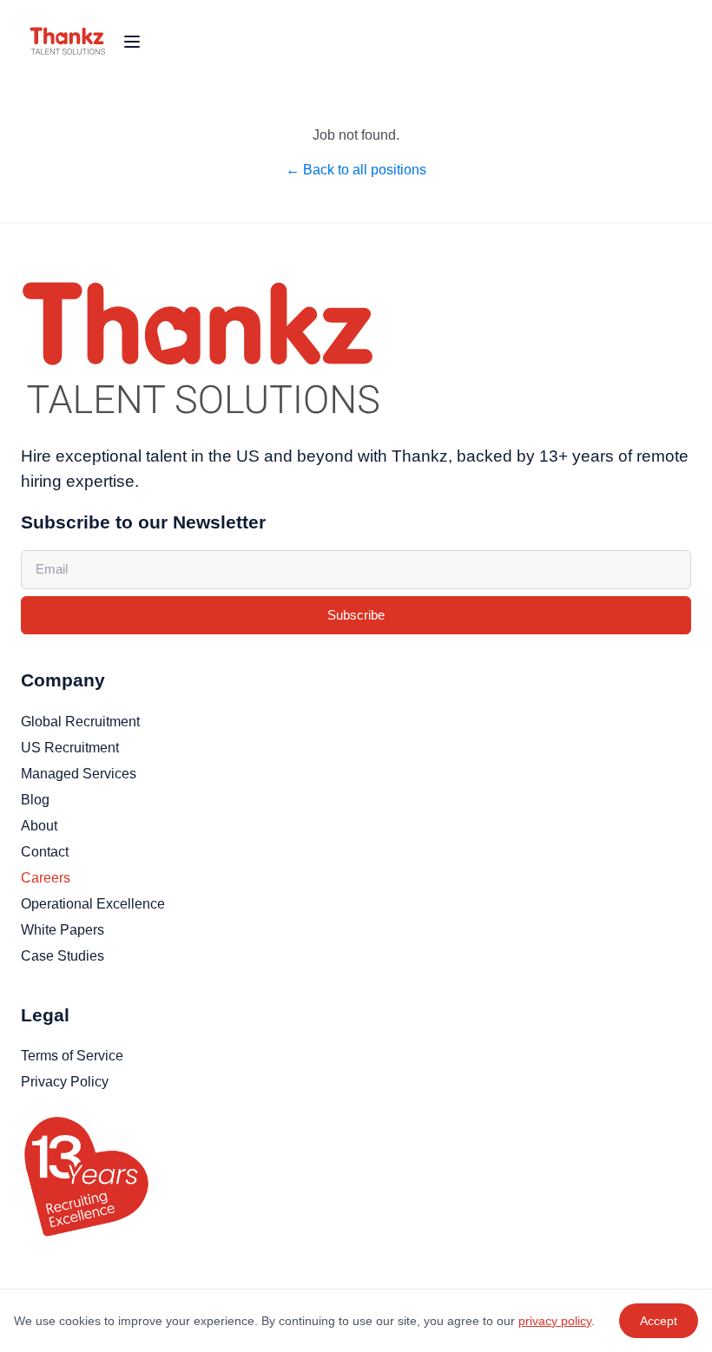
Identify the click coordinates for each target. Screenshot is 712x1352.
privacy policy (554, 1321)
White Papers (62, 929)
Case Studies (62, 955)
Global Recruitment (80, 721)
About (39, 825)
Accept (658, 1321)
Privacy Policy (65, 1081)
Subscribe (356, 614)
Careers (45, 877)
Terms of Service (72, 1055)
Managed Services (78, 773)
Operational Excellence (93, 903)
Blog (35, 799)
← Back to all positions (356, 169)
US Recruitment (70, 747)
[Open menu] (132, 41)
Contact (45, 851)
